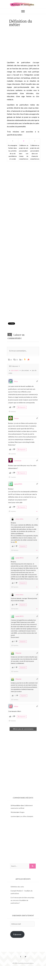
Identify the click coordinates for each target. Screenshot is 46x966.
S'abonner (17, 934)
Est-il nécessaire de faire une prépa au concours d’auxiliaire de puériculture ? (22, 900)
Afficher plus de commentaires (23, 729)
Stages (22, 812)
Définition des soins (17, 887)
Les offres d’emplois (26, 816)
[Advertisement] (23, 45)
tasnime (13, 816)
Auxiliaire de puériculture (25, 963)
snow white (19, 519)
